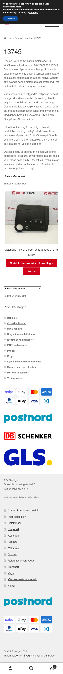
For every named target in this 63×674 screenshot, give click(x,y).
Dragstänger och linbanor (21, 334)
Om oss (12, 554)
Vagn (11, 573)
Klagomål (13, 529)
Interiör (11, 350)
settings (33, 12)
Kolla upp (13, 535)
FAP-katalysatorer (17, 345)
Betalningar (14, 523)
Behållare (12, 317)
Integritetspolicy (17, 517)
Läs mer (32, 271)
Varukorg (48, 665)
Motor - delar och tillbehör (21, 367)
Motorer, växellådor (17, 372)
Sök (31, 668)
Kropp (10, 356)
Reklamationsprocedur (21, 560)
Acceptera (10, 18)
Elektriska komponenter (20, 339)
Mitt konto (13, 548)
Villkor (11, 585)
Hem (9, 38)
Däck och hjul (14, 328)
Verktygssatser (15, 378)
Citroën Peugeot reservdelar (24, 510)
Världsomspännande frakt (22, 579)
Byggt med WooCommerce (39, 655)
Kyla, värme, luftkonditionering (24, 361)
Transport (13, 567)
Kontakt (12, 542)
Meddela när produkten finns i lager (31, 263)
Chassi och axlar (16, 323)
